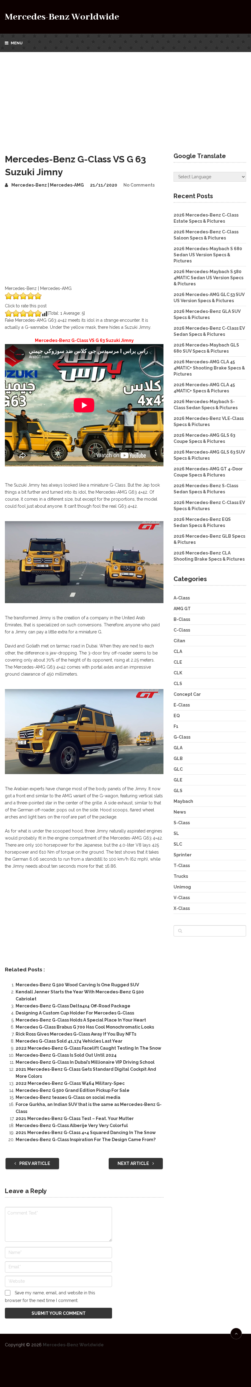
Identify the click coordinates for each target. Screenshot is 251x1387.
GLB (178, 758)
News (180, 812)
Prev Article (34, 1163)
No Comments (139, 185)
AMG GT (182, 608)
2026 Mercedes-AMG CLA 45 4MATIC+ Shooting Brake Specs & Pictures (209, 367)
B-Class (182, 619)
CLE (178, 662)
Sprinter (183, 854)
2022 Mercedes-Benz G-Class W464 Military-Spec (70, 1083)
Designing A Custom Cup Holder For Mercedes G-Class (75, 1013)
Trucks (181, 876)
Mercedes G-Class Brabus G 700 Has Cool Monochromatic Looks (85, 1027)
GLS (178, 790)
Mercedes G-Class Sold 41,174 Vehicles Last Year (69, 1041)
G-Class (182, 737)
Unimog (182, 886)
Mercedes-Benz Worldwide (62, 17)
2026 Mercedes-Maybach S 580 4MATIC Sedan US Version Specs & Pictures (208, 277)
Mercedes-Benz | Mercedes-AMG (47, 185)
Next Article (134, 1163)
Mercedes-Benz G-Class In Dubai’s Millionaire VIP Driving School (85, 1062)
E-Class (182, 705)
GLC (178, 769)
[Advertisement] (125, 98)
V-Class (182, 897)
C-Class (182, 630)
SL (176, 833)
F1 (176, 726)
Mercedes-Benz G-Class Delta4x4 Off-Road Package (73, 1005)
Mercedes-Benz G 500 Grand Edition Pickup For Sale (72, 1090)
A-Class (182, 597)
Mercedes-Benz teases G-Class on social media (68, 1097)
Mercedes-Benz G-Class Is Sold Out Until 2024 (66, 1055)
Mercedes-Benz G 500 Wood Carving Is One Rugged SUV (77, 984)
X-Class (182, 908)
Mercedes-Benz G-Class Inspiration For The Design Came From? (85, 1139)
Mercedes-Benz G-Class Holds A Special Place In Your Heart (81, 1020)
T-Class (182, 865)
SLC (178, 844)
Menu (17, 43)
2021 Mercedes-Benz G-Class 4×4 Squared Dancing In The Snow (86, 1132)
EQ (177, 715)
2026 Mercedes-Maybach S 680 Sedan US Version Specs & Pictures (208, 254)
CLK (178, 672)
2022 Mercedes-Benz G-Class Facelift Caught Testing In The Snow (88, 1048)
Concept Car (187, 694)
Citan (179, 640)
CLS (178, 683)
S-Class (182, 822)
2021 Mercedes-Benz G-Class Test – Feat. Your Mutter (75, 1118)
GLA (178, 747)
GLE (178, 779)
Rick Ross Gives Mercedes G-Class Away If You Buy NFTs (76, 1034)
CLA (178, 651)
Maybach (183, 801)
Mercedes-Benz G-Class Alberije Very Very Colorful (72, 1125)
